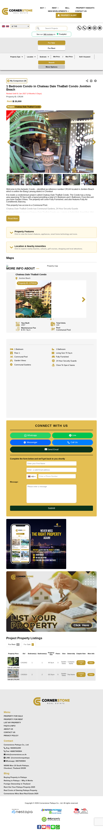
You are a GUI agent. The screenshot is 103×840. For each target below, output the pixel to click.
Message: (14, 482)
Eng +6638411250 (13, 748)
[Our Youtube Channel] (44, 828)
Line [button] (74, 435)
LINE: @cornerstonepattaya (18, 758)
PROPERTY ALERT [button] (69, 15)
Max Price (69, 57)
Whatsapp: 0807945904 (16, 761)
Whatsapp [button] (32, 435)
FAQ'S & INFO (9, 726)
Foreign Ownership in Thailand (17, 784)
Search (52, 62)
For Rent (51, 48)
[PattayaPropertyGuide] (51, 811)
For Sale (51, 43)
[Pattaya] (31, 61)
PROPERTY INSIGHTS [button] (85, 8)
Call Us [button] (74, 442)
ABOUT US (8, 729)
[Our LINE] (53, 828)
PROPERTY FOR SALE (13, 716)
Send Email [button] (53, 449)
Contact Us (81, 662)
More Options (51, 67)
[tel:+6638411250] (79, 28)
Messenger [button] (32, 442)
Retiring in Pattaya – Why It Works (18, 781)
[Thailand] (31, 59)
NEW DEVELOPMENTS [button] (57, 11)
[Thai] (7, 26)
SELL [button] (67, 8)
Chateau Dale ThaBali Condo (27, 107)
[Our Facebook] (39, 828)
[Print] (91, 81)
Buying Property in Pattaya (15, 777)
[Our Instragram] (48, 828)
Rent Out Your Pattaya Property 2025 (19, 787)
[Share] (87, 81)
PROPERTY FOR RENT (13, 719)
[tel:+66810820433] (84, 28)
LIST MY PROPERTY (12, 723)
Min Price (56, 57)
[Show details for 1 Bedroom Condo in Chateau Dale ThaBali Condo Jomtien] (14, 661)
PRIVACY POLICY (11, 736)
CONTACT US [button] (81, 11)
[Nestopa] (22, 811)
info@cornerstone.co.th (16, 754)
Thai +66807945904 (14, 751)
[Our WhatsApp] (58, 828)
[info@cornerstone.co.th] (89, 28)
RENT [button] (54, 8)
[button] (16, 57)
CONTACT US (9, 732)
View (91, 663)
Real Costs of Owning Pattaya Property (20, 790)
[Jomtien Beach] (31, 63)
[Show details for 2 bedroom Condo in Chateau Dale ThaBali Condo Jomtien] (14, 673)
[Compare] (95, 81)
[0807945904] (100, 28)
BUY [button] (42, 8)
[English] (3, 26)
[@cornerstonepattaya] (94, 28)
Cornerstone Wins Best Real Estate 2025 (21, 794)
